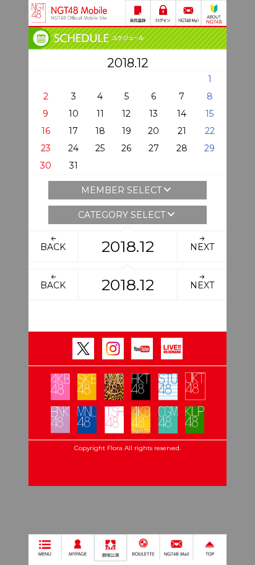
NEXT (202, 247)
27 (154, 148)
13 (153, 113)
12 (126, 113)
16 (45, 130)
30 (45, 165)
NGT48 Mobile (79, 13)
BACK (53, 247)
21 (182, 130)
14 (181, 113)
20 (153, 130)
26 (126, 148)
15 (209, 113)
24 (73, 148)
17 (73, 130)
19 (126, 130)
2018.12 (128, 246)
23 (46, 148)
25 (100, 148)
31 (73, 165)
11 (100, 113)
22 (210, 130)
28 (182, 148)
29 (209, 148)
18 (100, 130)
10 (74, 113)
